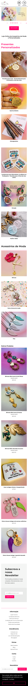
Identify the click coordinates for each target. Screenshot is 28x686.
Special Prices (14, 649)
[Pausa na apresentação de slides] (26, 23)
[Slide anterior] (7, 23)
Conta (14, 656)
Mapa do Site (14, 633)
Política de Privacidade (14, 624)
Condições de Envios (14, 616)
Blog (14, 647)
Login (14, 658)
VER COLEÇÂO (14, 27)
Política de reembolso (14, 622)
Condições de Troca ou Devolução (14, 620)
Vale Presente (14, 645)
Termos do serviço (14, 618)
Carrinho (14, 660)
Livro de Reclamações (14, 635)
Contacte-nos (14, 632)
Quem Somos (14, 614)
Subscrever (9, 596)
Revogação (14, 637)
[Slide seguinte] (21, 23)
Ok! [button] (14, 683)
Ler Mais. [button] (11, 679)
